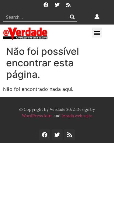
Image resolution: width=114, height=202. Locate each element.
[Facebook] (46, 5)
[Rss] (68, 5)
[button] (97, 33)
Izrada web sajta (76, 115)
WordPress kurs (37, 115)
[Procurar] (72, 17)
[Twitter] (57, 5)
